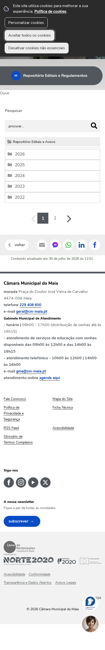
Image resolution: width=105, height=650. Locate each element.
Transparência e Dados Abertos (28, 582)
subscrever (18, 521)
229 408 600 (30, 304)
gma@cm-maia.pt (31, 371)
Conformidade (39, 574)
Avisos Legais (65, 582)
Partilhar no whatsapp (68, 245)
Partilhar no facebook (94, 245)
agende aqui (49, 377)
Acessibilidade (14, 574)
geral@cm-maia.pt (31, 311)
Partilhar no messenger (55, 245)
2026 (20, 154)
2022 (20, 197)
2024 (20, 176)
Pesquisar (13, 110)
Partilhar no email (42, 245)
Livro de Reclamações (19, 547)
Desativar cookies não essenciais (36, 48)
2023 (20, 186)
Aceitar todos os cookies (29, 35)
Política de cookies (50, 11)
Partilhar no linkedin (81, 245)
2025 (20, 165)
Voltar (20, 245)
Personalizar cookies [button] (26, 22)
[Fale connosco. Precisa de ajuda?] (95, 639)
